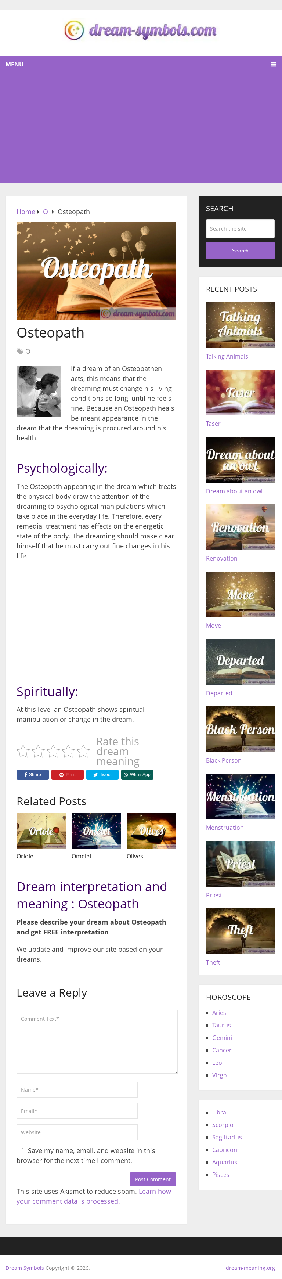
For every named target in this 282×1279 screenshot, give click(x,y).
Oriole (25, 856)
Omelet (82, 856)
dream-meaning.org (250, 1267)
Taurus (221, 1025)
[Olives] (151, 831)
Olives (135, 856)
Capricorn (226, 1150)
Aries (219, 1013)
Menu (15, 64)
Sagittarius (227, 1137)
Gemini (222, 1038)
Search (240, 250)
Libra (219, 1112)
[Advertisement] (141, 128)
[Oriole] (41, 831)
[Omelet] (96, 831)
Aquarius (224, 1162)
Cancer (222, 1050)
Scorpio (223, 1125)
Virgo (219, 1075)
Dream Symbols (25, 1267)
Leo (217, 1063)
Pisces (220, 1175)
